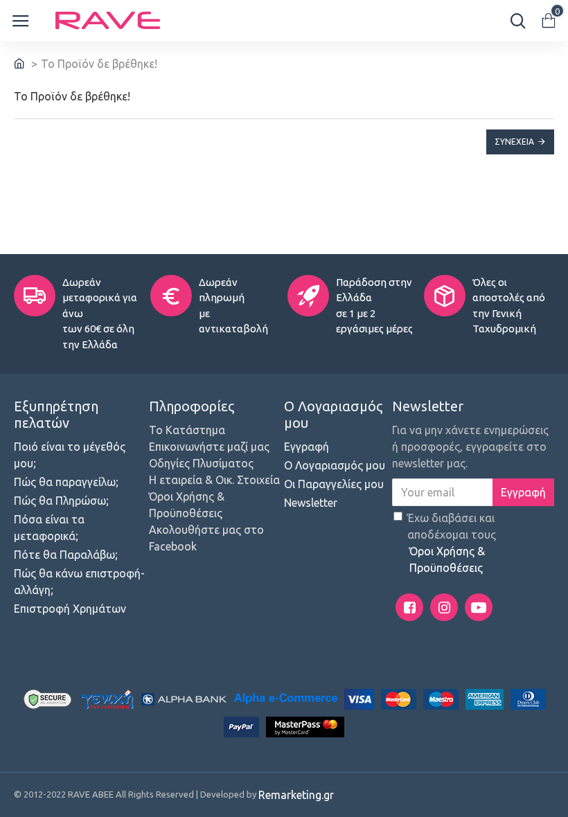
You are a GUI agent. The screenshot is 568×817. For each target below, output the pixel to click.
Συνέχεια (514, 141)
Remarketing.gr (296, 795)
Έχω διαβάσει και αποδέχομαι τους (451, 543)
